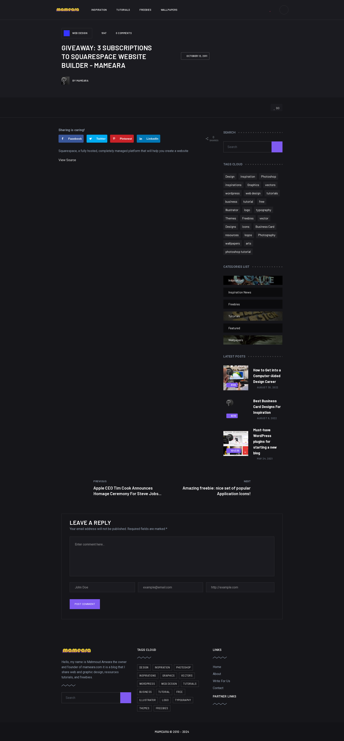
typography (263, 210)
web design (253, 193)
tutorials (272, 193)
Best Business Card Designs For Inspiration (267, 407)
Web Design (79, 33)
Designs (230, 226)
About (217, 674)
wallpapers (232, 243)
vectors (270, 185)
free (261, 201)
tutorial (248, 201)
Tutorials (123, 9)
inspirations (233, 185)
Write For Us (221, 681)
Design (230, 176)
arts (248, 243)
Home (217, 667)
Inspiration (99, 9)
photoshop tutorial (238, 251)
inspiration (247, 176)
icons (245, 226)
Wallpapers (169, 9)
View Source (67, 160)
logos (248, 235)
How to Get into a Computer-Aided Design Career (267, 376)
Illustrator (231, 210)
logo (247, 210)
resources (232, 235)
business (231, 201)
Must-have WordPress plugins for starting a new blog (265, 441)
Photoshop (268, 176)
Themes (230, 218)
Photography (266, 235)
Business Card (264, 226)
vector (264, 218)
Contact (218, 688)
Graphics (253, 185)
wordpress (232, 193)
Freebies (145, 9)
